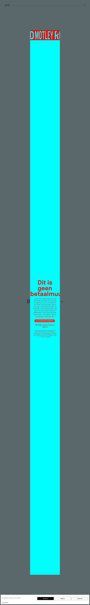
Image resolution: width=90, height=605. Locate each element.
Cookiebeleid (5, 602)
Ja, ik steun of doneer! (44, 321)
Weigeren (62, 598)
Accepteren (45, 598)
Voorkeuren (79, 598)
